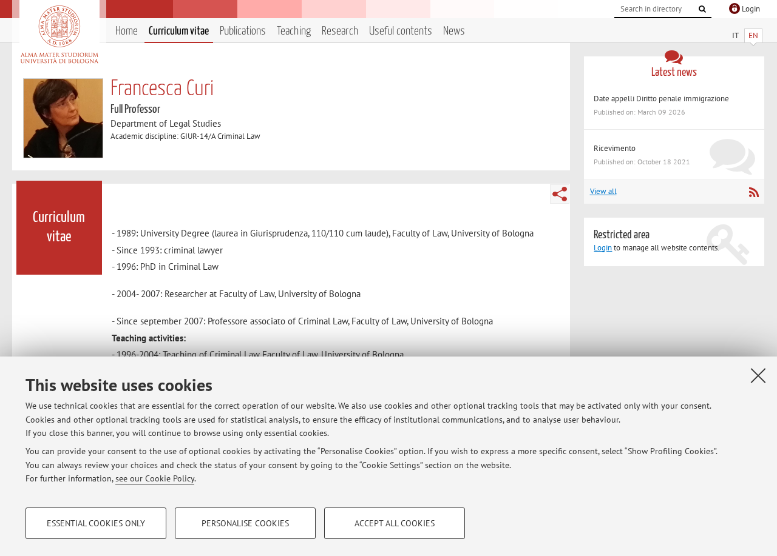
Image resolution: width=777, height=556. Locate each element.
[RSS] (753, 192)
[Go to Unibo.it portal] (59, 34)
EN (753, 35)
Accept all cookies (395, 523)
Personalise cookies (245, 523)
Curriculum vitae (179, 31)
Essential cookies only (96, 523)
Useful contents (400, 31)
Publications (243, 31)
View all (603, 191)
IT (735, 35)
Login (603, 248)
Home (126, 31)
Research (340, 31)
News (454, 31)
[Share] (559, 194)
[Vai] (702, 9)
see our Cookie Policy (154, 478)
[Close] (758, 375)
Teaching (294, 31)
